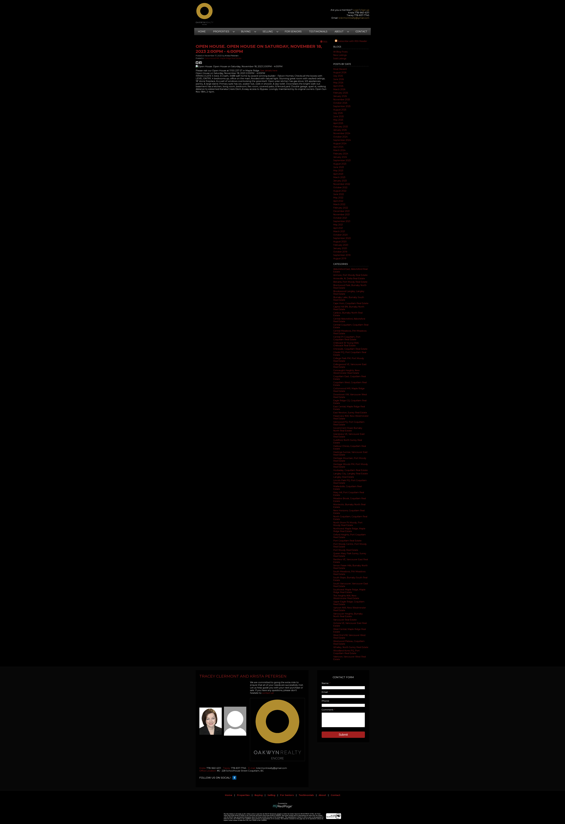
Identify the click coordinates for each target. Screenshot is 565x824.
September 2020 (342, 238)
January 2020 (340, 248)
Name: (325, 683)
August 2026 (339, 72)
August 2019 (339, 258)
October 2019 (340, 251)
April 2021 (338, 228)
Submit (343, 734)
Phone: (325, 701)
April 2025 (338, 123)
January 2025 (340, 130)
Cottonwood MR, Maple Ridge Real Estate (222, 58)
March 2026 (339, 89)
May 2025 (338, 120)
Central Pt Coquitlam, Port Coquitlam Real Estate (346, 338)
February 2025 (340, 126)
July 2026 (338, 76)
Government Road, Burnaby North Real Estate (347, 429)
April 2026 (338, 86)
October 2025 (340, 103)
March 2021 (339, 231)
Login (356, 10)
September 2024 (342, 140)
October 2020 (340, 234)
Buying (259, 795)
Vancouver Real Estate (345, 619)
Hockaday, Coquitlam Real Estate (350, 470)
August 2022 (339, 191)
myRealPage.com (283, 806)
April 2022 (338, 201)
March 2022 (339, 204)
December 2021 (341, 211)
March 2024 (339, 150)
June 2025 (338, 116)
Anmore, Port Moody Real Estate (350, 275)
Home (202, 31)
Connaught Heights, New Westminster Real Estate (346, 371)
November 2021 (341, 214)
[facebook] (235, 778)
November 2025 (341, 99)
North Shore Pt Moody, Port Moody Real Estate (347, 524)
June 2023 (338, 167)
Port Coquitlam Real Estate (347, 540)
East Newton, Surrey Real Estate (350, 412)
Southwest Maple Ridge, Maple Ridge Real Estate (349, 591)
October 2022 (340, 187)
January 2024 (340, 157)
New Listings (340, 55)
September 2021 (341, 221)
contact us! (268, 693)
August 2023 (339, 163)
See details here (268, 70)
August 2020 (340, 241)
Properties (243, 795)
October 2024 (340, 136)
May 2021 (338, 224)
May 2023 (338, 170)
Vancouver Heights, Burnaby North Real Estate (348, 615)
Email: (325, 692)
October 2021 (340, 218)
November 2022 (341, 184)
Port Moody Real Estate (345, 550)
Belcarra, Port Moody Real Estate (350, 282)
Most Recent (340, 69)
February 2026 (340, 92)
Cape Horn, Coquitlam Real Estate (350, 303)
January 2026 (340, 96)
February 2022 (340, 207)
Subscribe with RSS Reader (352, 41)
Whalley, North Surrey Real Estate (350, 647)
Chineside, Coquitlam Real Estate (350, 349)
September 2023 (342, 160)
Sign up (365, 10)
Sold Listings (339, 58)
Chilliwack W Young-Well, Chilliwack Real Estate (346, 344)
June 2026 (338, 79)
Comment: (328, 709)
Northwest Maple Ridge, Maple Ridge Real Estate (349, 530)
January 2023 (340, 180)
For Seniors (293, 31)
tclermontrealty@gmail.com (354, 18)
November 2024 (341, 133)
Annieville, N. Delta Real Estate (349, 278)
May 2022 (338, 197)
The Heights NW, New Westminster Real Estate (346, 597)
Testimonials (318, 31)
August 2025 (339, 109)
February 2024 (340, 153)
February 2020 (340, 245)
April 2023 (338, 174)
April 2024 (338, 147)
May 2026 (338, 82)
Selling (271, 795)
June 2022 (338, 194)
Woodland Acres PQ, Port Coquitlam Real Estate (346, 652)
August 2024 (340, 143)
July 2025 (338, 113)
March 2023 (339, 177)
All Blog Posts (340, 51)
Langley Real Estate (343, 477)
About (322, 795)
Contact (361, 31)
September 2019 (341, 255)
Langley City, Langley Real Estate (350, 473)
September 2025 (341, 106)
